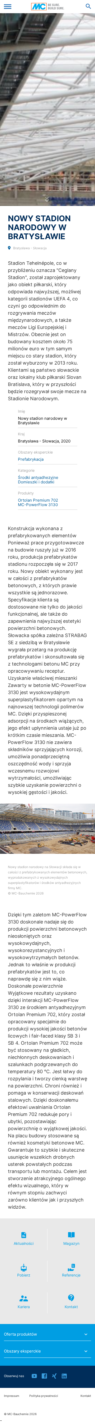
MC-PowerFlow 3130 (38, 504)
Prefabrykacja (31, 459)
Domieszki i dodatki (36, 481)
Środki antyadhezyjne (38, 477)
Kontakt (85, 1395)
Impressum (11, 1395)
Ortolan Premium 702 (38, 500)
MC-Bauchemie (47, 6)
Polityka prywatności (43, 1395)
